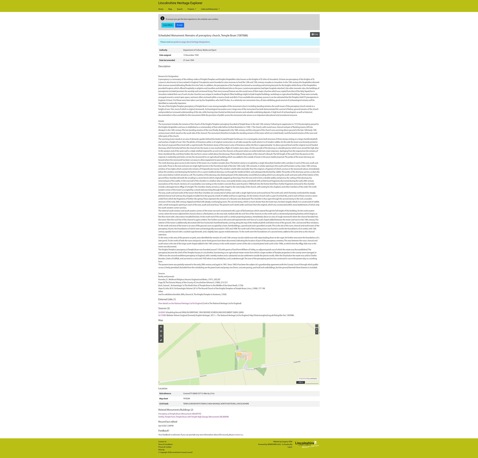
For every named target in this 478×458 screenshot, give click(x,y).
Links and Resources (209, 9)
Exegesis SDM (287, 442)
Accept (179, 25)
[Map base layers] (160, 331)
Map (170, 9)
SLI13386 (162, 315)
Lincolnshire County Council (182, 452)
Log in (290, 447)
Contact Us (162, 442)
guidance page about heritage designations (192, 42)
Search (180, 9)
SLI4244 (161, 312)
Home (160, 9)
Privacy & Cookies (164, 447)
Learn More (168, 25)
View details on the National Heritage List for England (180, 304)
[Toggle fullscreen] (316, 325)
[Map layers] (160, 327)
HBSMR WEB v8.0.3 (275, 444)
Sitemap (161, 450)
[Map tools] (160, 340)
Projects (191, 9)
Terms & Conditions (165, 444)
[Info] (160, 336)
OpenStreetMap (305, 378)
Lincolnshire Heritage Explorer (180, 3)
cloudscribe (288, 444)
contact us (238, 435)
